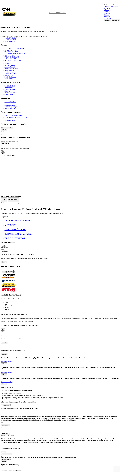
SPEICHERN (5, 143)
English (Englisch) (9, 86)
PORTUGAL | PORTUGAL (13, 60)
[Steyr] (8, 291)
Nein (3, 153)
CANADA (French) (10, 39)
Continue (4, 461)
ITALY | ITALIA (9, 55)
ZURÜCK (4, 130)
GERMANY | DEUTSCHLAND (14, 53)
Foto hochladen (6, 405)
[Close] (1, 145)
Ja (2, 151)
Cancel (3, 452)
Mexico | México (9, 41)
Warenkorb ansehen (7, 128)
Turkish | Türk (8, 87)
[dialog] (60, 150)
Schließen (4, 342)
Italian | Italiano (9, 70)
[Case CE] (8, 278)
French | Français (9, 65)
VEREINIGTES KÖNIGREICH (14, 48)
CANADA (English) (10, 38)
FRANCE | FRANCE (11, 52)
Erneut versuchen (6, 454)
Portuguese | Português (11, 68)
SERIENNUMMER (13, 199)
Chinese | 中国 (8, 94)
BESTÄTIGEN (5, 425)
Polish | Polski (8, 78)
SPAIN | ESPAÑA (10, 50)
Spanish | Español (9, 108)
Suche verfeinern (6, 459)
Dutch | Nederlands (10, 77)
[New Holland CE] (8, 287)
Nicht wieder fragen (9, 155)
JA (2, 331)
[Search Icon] (19, 203)
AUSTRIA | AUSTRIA (11, 58)
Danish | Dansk (9, 75)
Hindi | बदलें (7, 91)
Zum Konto (108, 20)
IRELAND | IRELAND (11, 57)
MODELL (4, 199)
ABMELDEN (115, 20)
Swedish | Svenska (10, 72)
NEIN (3, 329)
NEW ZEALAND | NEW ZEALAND (16, 117)
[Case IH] (8, 273)
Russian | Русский (10, 73)
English (6, 63)
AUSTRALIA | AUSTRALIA (13, 116)
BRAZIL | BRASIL (10, 102)
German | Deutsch (9, 67)
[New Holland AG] (8, 282)
